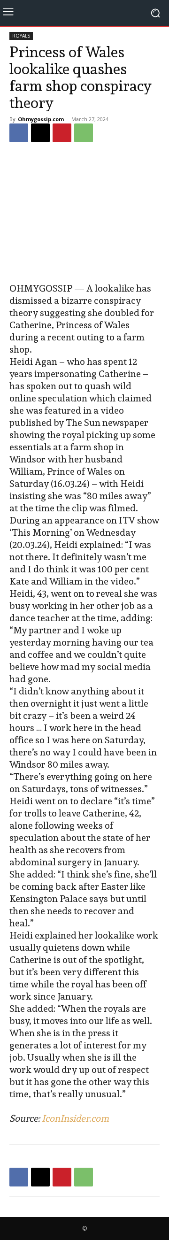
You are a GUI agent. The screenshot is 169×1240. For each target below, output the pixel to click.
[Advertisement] (84, 213)
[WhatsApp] (83, 132)
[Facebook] (18, 132)
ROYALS (21, 35)
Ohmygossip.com (41, 119)
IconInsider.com (75, 1118)
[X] (40, 132)
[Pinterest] (62, 132)
